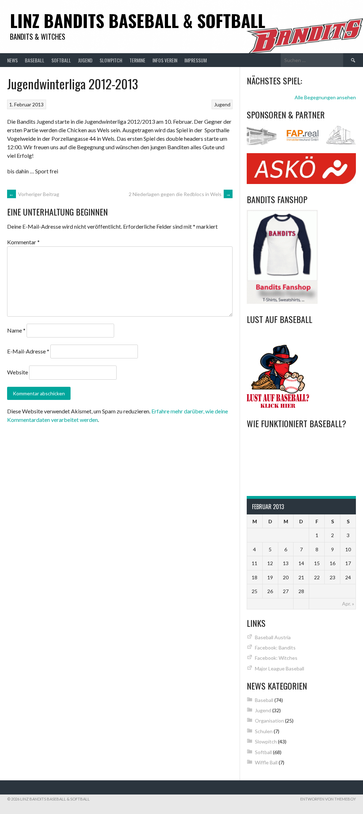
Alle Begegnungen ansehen (325, 97)
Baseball (34, 60)
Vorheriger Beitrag (34, 194)
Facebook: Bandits (275, 648)
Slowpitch (111, 60)
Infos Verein (164, 60)
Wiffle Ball (266, 762)
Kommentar (23, 242)
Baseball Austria (273, 637)
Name (16, 330)
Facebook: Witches (276, 658)
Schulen (264, 731)
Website (17, 372)
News (12, 60)
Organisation (269, 721)
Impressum (195, 60)
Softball (61, 60)
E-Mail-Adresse (28, 351)
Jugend (85, 60)
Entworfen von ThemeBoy (328, 799)
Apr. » (348, 604)
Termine (137, 60)
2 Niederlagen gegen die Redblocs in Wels (180, 194)
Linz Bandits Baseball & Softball (137, 20)
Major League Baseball (279, 668)
